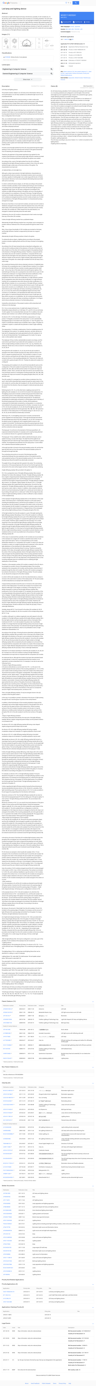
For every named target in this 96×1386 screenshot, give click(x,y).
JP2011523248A (7, 1302)
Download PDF (67, 22)
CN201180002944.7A (8, 1291)
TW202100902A (7, 1223)
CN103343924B (7, 1153)
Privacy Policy (62, 1383)
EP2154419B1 (6, 1048)
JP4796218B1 (6, 1193)
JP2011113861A (7, 1257)
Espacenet (71, 77)
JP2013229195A (7, 1261)
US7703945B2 (7, 1040)
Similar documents (77, 73)
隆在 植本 (68, 29)
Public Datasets (46, 1383)
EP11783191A (6, 1295)
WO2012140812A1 (8, 1090)
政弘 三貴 (74, 29)
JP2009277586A (7, 1217)
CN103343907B (7, 1158)
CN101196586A (7, 1045)
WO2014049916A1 (8, 1267)
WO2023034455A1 (8, 1177)
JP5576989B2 (6, 1254)
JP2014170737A (7, 1150)
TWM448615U (7, 1143)
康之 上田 (79, 29)
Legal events (68, 73)
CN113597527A (7, 1120)
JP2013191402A (7, 1109)
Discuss (63, 79)
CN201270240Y (7, 1058)
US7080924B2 (7, 1033)
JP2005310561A (7, 1009)
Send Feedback (35, 1383)
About (26, 1383)
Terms (54, 1383)
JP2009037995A (7, 1019)
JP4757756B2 (6, 1036)
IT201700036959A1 (8, 1170)
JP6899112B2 (7, 1173)
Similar (88, 22)
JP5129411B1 (6, 1234)
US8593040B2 (7, 1130)
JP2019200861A (7, 1271)
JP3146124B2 (6, 1029)
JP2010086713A (7, 1022)
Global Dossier (79, 77)
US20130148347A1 (8, 1097)
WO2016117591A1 (8, 1163)
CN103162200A (7, 1101)
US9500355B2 (7, 1138)
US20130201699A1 (8, 1104)
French (72, 26)
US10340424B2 (7, 1127)
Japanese (77, 26)
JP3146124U (6, 1015)
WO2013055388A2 (8, 1134)
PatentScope (86, 77)
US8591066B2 (7, 1053)
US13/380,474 (7, 1298)
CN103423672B (7, 1247)
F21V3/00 (7, 57)
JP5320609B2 (6, 1203)
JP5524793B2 (6, 1244)
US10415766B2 (7, 1167)
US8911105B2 (7, 1147)
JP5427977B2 (6, 1227)
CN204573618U (7, 1251)
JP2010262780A (7, 1264)
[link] (15, 57)
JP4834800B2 (6, 1207)
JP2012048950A (7, 1237)
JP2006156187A (7, 1012)
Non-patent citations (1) (81, 71)
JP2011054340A (7, 1220)
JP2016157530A (7, 1112)
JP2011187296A (7, 1240)
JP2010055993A (7, 1213)
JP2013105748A (7, 1094)
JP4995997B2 (6, 1196)
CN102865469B (7, 1210)
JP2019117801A (7, 1116)
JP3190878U (6, 1274)
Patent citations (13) (68, 71)
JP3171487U (6, 1200)
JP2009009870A (7, 1230)
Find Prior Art (78, 22)
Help (70, 1383)
